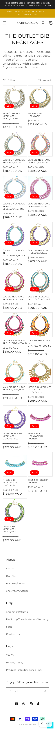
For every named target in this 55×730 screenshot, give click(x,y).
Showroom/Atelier (17, 590)
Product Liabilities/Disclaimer (24, 669)
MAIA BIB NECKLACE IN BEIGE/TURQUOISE (14, 388)
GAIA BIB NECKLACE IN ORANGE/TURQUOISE (39, 343)
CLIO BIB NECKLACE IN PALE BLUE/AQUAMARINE (14, 206)
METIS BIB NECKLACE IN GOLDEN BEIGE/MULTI (39, 389)
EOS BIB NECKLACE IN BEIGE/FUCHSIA (13, 297)
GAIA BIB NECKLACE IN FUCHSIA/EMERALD (15, 341)
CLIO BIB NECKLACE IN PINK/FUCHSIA (39, 205)
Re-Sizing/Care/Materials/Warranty (27, 619)
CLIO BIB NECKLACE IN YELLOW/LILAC (39, 251)
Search (10, 568)
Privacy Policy (14, 662)
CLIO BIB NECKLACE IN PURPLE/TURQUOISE (14, 253)
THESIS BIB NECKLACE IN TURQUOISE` (10, 482)
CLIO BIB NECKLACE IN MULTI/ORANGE (39, 161)
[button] (4, 23)
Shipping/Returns (17, 611)
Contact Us (13, 634)
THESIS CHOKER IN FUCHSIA (38, 481)
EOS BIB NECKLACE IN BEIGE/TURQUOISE (39, 297)
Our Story (12, 576)
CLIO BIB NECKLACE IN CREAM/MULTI (14, 161)
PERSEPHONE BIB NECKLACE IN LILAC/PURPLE (13, 436)
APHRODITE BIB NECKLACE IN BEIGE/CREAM (11, 116)
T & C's (10, 655)
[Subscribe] (45, 691)
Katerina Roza (30, 724)
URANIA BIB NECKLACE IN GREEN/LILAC (10, 529)
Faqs (9, 626)
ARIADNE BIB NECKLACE (35, 114)
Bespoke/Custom (16, 583)
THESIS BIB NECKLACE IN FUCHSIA (35, 436)
